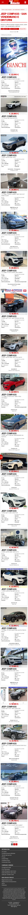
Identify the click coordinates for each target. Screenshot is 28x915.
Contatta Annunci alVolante (8, 853)
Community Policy (6, 862)
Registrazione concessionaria (9, 881)
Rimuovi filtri (23, 28)
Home (3, 9)
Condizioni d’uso (6, 860)
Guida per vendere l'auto (8, 874)
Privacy (3, 857)
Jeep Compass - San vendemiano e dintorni (14, 9)
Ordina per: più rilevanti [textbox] (6, 34)
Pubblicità (4, 885)
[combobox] (14, 35)
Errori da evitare (6, 869)
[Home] (14, 2)
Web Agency (14, 906)
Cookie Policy (5, 858)
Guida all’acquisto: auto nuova (9, 871)
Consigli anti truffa (6, 867)
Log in (3, 883)
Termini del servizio (7, 855)
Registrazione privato (7, 880)
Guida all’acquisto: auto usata (9, 873)
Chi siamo (4, 851)
